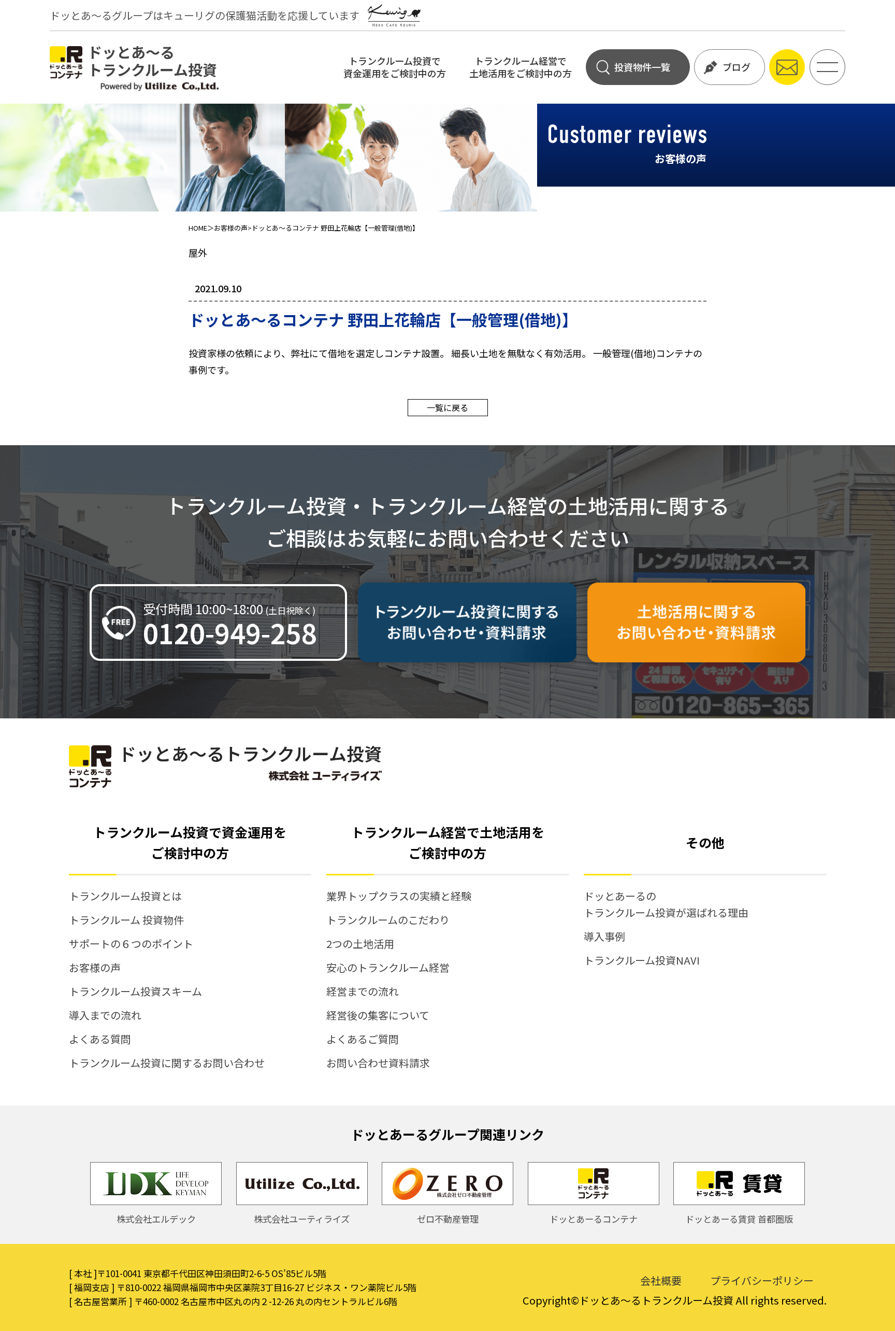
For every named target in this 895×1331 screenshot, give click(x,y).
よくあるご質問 (362, 1038)
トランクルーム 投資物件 (126, 919)
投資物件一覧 (642, 67)
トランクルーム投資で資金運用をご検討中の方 (394, 67)
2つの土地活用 (360, 943)
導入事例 (604, 936)
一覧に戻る (447, 407)
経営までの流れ (362, 991)
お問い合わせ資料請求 (378, 1062)
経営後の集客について (377, 1015)
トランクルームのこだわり (388, 919)
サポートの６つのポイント (131, 943)
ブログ (736, 67)
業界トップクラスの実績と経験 (398, 895)
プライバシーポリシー (762, 1280)
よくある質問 (100, 1038)
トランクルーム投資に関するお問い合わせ (167, 1062)
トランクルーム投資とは (125, 895)
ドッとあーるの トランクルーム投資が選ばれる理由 (666, 904)
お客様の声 (231, 228)
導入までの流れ (105, 1015)
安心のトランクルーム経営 (388, 967)
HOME (198, 228)
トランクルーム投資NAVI (642, 960)
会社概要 (661, 1280)
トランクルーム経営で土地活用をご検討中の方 (520, 67)
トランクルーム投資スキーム (135, 991)
